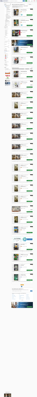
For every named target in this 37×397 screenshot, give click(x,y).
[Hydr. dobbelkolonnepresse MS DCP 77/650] (16, 247)
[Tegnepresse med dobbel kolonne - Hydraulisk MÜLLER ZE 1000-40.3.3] (16, 115)
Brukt (6, 62)
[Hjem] (4, 2)
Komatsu (6, 31)
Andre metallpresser (8, 12)
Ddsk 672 (13, 294)
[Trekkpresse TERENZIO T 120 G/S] (16, 60)
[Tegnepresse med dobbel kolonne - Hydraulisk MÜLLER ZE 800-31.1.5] (16, 167)
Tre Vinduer (27, 294)
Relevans (30, 4)
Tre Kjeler (20, 296)
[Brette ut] (22, 18)
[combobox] (7, 53)
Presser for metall (8, 6)
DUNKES (6, 32)
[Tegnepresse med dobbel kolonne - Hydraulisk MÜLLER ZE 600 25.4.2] (16, 147)
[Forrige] (12, 12)
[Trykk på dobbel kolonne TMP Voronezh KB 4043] (16, 12)
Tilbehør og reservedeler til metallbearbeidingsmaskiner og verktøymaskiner (8, 17)
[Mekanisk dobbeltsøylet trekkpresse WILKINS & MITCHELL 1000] (16, 50)
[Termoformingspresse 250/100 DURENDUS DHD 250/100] (16, 33)
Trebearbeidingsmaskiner (7, 22)
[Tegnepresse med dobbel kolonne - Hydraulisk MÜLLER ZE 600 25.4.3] (16, 136)
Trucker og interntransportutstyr (7, 24)
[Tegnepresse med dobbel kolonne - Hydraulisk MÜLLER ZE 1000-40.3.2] (16, 157)
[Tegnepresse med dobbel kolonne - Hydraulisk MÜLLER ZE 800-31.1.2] (16, 178)
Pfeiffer (6, 34)
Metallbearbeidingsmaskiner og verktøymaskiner (8, 5)
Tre (19, 294)
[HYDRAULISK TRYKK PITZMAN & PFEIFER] (16, 277)
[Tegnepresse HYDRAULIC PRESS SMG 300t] (16, 257)
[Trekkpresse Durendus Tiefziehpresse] (16, 84)
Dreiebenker (7, 15)
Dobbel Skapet (13, 295)
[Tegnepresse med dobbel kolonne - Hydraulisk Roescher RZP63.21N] (16, 230)
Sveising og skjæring (8, 18)
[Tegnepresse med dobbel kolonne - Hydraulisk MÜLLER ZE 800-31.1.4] (16, 198)
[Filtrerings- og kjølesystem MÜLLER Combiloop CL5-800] (16, 209)
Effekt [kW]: (5, 44)
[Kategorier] (8, 0)
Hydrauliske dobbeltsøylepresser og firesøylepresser (8, 9)
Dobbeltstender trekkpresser (8, 7)
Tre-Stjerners (27, 296)
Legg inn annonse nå (29, 44)
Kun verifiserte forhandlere (7, 70)
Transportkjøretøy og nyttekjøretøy (7, 20)
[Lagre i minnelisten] (32, 10)
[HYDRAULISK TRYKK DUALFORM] (16, 267)
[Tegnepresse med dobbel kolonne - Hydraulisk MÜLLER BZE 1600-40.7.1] (16, 219)
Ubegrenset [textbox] (6, 53)
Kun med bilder (7, 68)
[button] (36, 0)
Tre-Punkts (27, 295)
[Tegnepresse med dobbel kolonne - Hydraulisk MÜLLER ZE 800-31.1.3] (16, 188)
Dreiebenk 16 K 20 (14, 296)
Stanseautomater (8, 13)
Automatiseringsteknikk (7, 23)
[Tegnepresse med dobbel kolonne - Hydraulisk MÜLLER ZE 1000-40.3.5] (16, 95)
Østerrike (7, 57)
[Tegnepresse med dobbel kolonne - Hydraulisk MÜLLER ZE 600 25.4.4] (16, 126)
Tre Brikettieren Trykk (21, 295)
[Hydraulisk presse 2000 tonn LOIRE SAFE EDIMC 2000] (16, 74)
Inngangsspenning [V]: (6, 46)
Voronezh (6, 35)
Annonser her (7, 392)
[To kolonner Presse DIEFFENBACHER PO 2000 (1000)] (16, 23)
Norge (5, 51)
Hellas (7, 56)
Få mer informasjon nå (29, 239)
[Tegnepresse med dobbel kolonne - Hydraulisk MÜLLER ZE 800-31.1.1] (16, 105)
